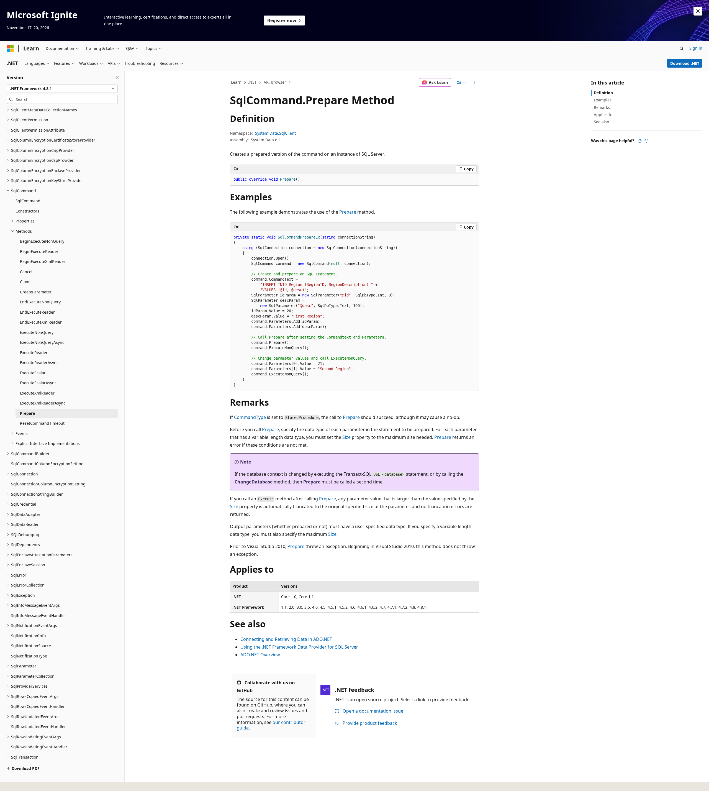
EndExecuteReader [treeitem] (37, 312)
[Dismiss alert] (697, 11)
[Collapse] (117, 77)
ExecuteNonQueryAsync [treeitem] (42, 342)
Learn (236, 82)
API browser (275, 82)
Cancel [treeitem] (26, 271)
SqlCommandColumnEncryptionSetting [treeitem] (47, 463)
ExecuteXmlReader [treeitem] (37, 393)
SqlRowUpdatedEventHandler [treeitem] (38, 726)
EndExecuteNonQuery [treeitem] (40, 301)
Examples (603, 100)
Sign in (695, 48)
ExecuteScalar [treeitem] (33, 372)
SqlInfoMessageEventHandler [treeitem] (38, 615)
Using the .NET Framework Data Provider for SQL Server (299, 647)
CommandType (250, 417)
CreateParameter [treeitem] (36, 292)
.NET (252, 82)
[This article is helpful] (639, 140)
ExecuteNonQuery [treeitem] (36, 332)
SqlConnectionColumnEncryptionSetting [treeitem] (48, 484)
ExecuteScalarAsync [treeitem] (38, 382)
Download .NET (684, 63)
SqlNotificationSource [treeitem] (31, 645)
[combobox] (62, 88)
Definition (603, 92)
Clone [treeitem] (25, 281)
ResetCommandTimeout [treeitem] (42, 423)
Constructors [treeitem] (27, 211)
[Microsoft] (10, 48)
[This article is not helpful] (646, 140)
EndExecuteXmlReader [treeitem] (41, 322)
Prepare (347, 212)
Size (346, 437)
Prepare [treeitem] (27, 413)
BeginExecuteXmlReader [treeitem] (42, 261)
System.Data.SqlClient (275, 133)
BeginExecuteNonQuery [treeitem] (42, 241)
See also (601, 121)
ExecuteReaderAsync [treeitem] (39, 362)
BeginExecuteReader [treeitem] (39, 251)
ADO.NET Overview (260, 655)
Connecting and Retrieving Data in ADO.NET (286, 639)
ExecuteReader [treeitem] (34, 352)
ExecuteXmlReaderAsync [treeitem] (42, 403)
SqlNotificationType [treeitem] (29, 656)
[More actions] (474, 82)
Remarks (602, 107)
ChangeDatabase (254, 482)
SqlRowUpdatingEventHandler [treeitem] (39, 746)
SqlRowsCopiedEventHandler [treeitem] (38, 706)
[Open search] (681, 48)
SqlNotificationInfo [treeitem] (28, 635)
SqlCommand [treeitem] (28, 200)
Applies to (603, 114)
